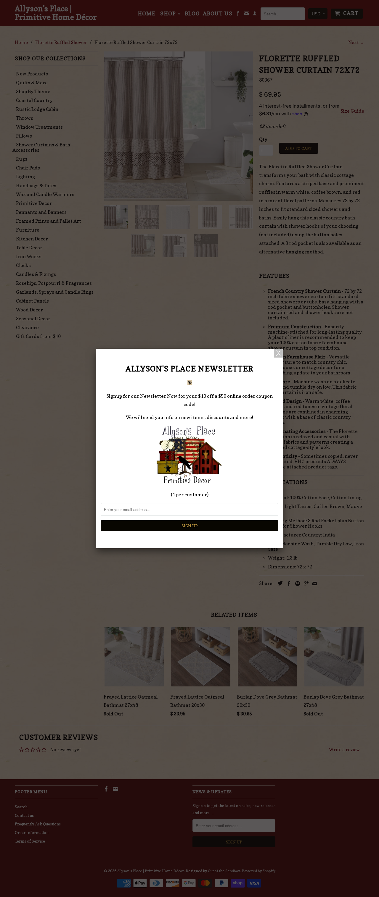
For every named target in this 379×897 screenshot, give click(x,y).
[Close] (278, 353)
